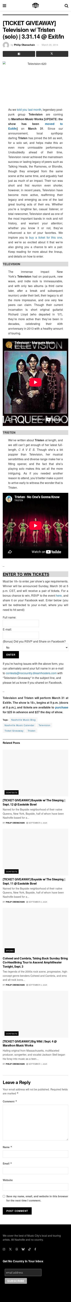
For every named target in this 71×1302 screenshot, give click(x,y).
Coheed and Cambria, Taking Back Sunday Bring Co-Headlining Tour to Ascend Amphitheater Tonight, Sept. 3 (35, 962)
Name (7, 1147)
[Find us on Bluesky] (23, 1249)
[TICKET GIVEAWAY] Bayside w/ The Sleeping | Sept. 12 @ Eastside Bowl (34, 802)
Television (44, 725)
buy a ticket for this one (45, 237)
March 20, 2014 (50, 44)
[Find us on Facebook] (35, 1249)
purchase (61, 707)
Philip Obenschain (24, 44)
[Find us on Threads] (16, 1249)
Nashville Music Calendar (19, 725)
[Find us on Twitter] (10, 1249)
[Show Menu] (4, 5)
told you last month (29, 109)
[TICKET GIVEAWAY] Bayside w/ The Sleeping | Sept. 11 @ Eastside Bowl (34, 881)
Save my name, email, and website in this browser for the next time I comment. (37, 1198)
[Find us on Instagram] (4, 1249)
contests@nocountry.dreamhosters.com (31, 673)
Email (7, 1163)
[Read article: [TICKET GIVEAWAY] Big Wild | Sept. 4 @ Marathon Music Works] (35, 1014)
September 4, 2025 (37, 823)
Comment (10, 1101)
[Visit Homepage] (35, 5)
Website (8, 1180)
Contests (11, 792)
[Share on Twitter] (52, 54)
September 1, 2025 (37, 1064)
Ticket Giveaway (14, 730)
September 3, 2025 (37, 985)
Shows (10, 950)
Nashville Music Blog (23, 719)
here (59, 595)
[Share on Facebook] (19, 54)
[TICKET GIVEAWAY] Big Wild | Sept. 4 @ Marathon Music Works (30, 1043)
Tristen (32, 730)
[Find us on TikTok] (29, 1249)
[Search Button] (66, 5)
